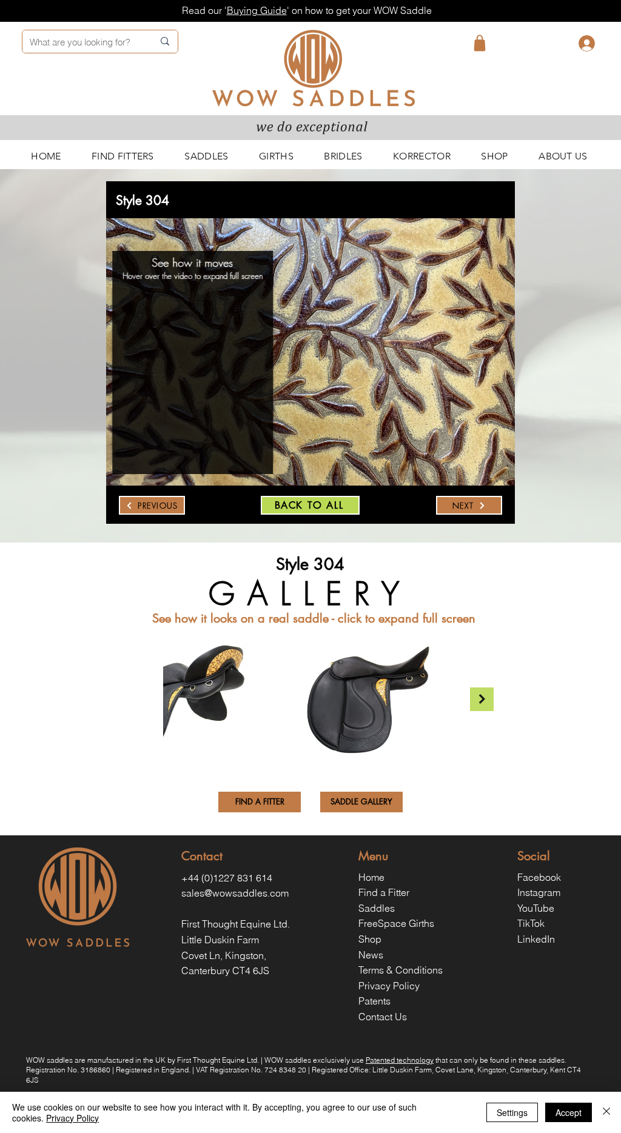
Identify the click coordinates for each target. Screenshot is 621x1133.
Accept (569, 1112)
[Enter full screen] (263, 445)
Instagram (538, 892)
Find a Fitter (383, 892)
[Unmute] (155, 445)
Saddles (376, 908)
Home (371, 877)
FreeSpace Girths (396, 923)
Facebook (539, 877)
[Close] (606, 1112)
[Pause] (135, 445)
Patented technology (400, 1059)
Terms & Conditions (400, 970)
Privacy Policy (389, 986)
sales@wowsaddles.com (235, 893)
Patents (374, 1001)
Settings (512, 1112)
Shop (369, 939)
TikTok (531, 923)
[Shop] (480, 43)
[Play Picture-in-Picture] (242, 445)
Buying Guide (257, 10)
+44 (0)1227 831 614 (226, 878)
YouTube (535, 908)
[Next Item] (482, 699)
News (370, 955)
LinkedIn (536, 939)
